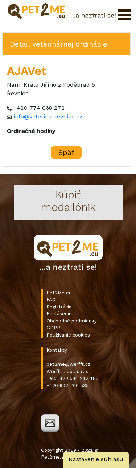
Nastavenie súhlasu (96, 459)
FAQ (50, 299)
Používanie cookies (68, 335)
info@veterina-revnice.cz (48, 116)
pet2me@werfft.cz (68, 364)
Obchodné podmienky (71, 321)
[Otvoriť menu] (124, 14)
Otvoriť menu (124, 14)
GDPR (53, 327)
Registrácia (58, 306)
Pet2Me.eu (59, 292)
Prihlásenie (59, 313)
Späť (66, 152)
